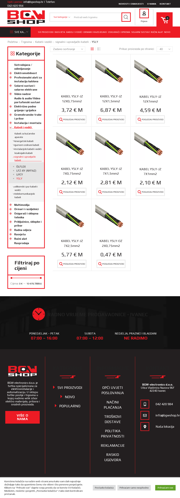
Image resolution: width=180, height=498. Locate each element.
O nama (151, 3)
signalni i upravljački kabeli (72, 42)
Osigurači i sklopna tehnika (26, 215)
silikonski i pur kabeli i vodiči (26, 188)
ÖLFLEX (21, 166)
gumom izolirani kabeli (27, 145)
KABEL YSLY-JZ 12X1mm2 (150, 99)
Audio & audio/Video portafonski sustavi (27, 100)
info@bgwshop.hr (33, 1)
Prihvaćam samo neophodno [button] (134, 487)
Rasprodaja (21, 243)
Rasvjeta (60, 32)
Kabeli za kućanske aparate (25, 135)
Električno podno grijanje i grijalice (25, 108)
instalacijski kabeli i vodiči (28, 149)
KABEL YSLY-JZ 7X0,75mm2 (72, 171)
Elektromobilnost (25, 73)
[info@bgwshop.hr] (144, 415)
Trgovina (26, 42)
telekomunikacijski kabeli (25, 195)
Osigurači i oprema (119, 32)
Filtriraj (36, 283)
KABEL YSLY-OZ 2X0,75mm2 (110, 243)
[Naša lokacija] (144, 426)
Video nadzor (22, 93)
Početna (13, 42)
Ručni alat (157, 32)
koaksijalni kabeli (24, 153)
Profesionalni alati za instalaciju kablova (28, 79)
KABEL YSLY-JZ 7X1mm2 (150, 171)
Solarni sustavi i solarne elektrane (25, 87)
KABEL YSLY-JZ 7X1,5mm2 (111, 171)
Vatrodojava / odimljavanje (23, 66)
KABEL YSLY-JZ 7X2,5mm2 (72, 243)
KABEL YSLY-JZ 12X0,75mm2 (72, 98)
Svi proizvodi (46, 32)
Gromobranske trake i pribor (27, 116)
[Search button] (126, 17)
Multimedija (22, 204)
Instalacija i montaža (27, 122)
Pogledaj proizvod (74, 119)
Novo (167, 32)
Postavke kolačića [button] (104, 487)
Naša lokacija (165, 426)
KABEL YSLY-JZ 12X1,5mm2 (111, 98)
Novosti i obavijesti (131, 3)
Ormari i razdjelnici (95, 32)
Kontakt (165, 3)
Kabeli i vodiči (74, 32)
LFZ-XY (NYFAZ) (26, 170)
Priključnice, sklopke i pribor (27, 223)
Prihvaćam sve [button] (165, 487)
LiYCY (19, 174)
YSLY (19, 178)
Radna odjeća (22, 229)
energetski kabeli (24, 141)
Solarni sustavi (140, 32)
